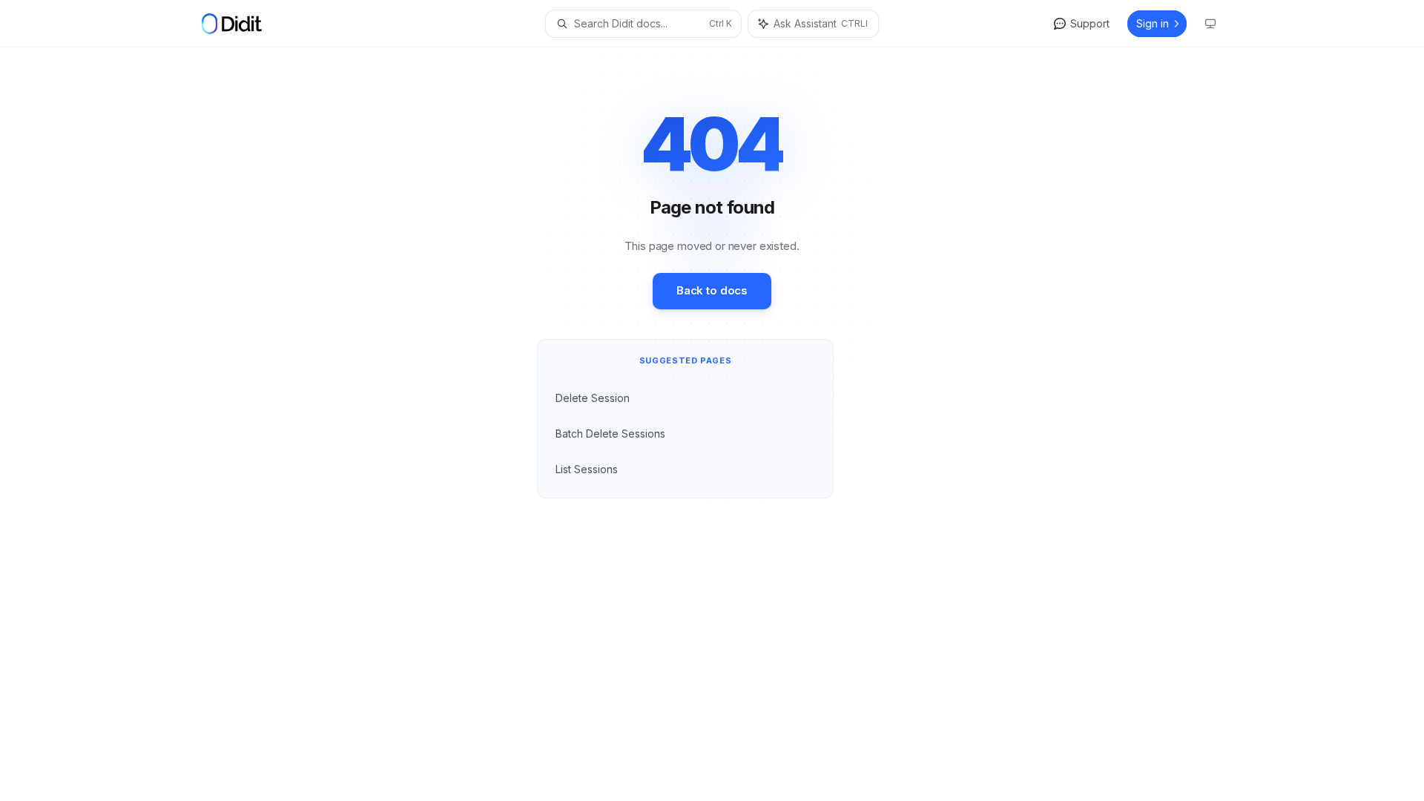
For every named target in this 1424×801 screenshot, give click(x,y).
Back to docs (712, 290)
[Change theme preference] (1210, 24)
